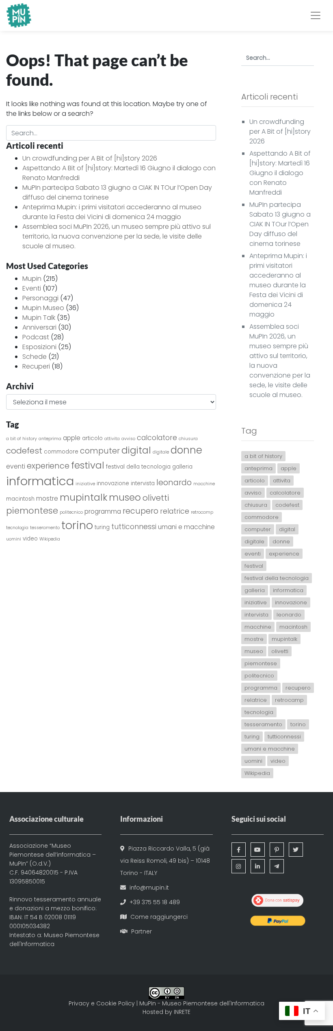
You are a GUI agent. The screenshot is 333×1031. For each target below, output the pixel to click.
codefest (24, 450)
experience (48, 465)
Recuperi (36, 366)
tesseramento (45, 528)
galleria (182, 467)
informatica (40, 481)
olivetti (156, 498)
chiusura (188, 439)
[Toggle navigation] (316, 15)
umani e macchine (186, 527)
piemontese (32, 511)
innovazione (113, 483)
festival (87, 465)
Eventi (31, 288)
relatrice (174, 511)
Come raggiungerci (159, 917)
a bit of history (21, 439)
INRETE (182, 1012)
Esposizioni (39, 347)
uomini (13, 539)
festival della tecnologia (138, 467)
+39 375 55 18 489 (155, 902)
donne (186, 450)
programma (102, 511)
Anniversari (39, 327)
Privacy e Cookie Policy (102, 1003)
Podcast (35, 337)
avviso (128, 439)
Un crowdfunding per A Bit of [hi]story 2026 (89, 158)
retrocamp (202, 512)
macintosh (20, 499)
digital (136, 450)
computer (100, 450)
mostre (47, 498)
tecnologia (17, 528)
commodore (61, 452)
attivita (112, 439)
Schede (34, 356)
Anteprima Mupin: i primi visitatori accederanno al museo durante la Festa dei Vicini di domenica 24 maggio (111, 211)
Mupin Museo (43, 308)
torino (77, 525)
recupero (140, 511)
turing (102, 527)
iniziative (85, 484)
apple (71, 438)
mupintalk (83, 497)
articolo (92, 438)
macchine (204, 484)
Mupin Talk (38, 317)
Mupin (31, 278)
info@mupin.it (149, 887)
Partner (141, 931)
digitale (161, 452)
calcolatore (157, 438)
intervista (143, 483)
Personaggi (40, 298)
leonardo (174, 482)
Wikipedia (49, 539)
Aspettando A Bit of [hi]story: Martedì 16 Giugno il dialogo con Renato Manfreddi (280, 173)
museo (125, 497)
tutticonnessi (133, 527)
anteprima (50, 439)
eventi (15, 466)
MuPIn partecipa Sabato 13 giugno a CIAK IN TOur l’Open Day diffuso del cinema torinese (280, 224)
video (30, 539)
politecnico (71, 512)
